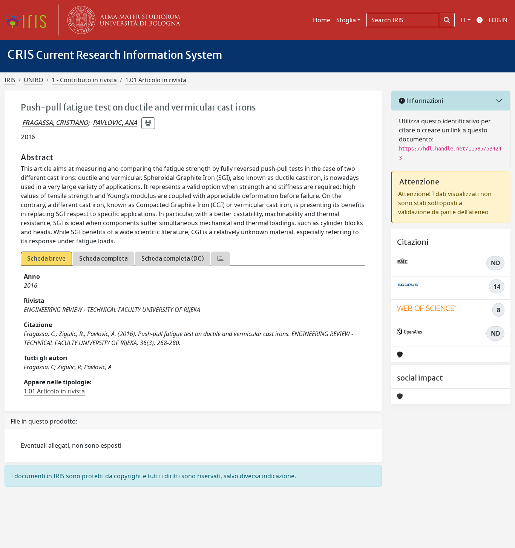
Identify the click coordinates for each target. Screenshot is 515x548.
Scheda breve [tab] (46, 258)
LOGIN (498, 20)
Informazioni (424, 100)
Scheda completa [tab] (103, 258)
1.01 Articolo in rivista (155, 80)
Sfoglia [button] (346, 20)
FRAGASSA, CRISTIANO (55, 122)
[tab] (220, 259)
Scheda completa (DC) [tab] (172, 258)
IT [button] (463, 20)
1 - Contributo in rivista (84, 80)
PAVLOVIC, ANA (115, 122)
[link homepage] (28, 20)
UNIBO (33, 80)
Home (321, 20)
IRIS (10, 80)
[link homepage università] (122, 20)
